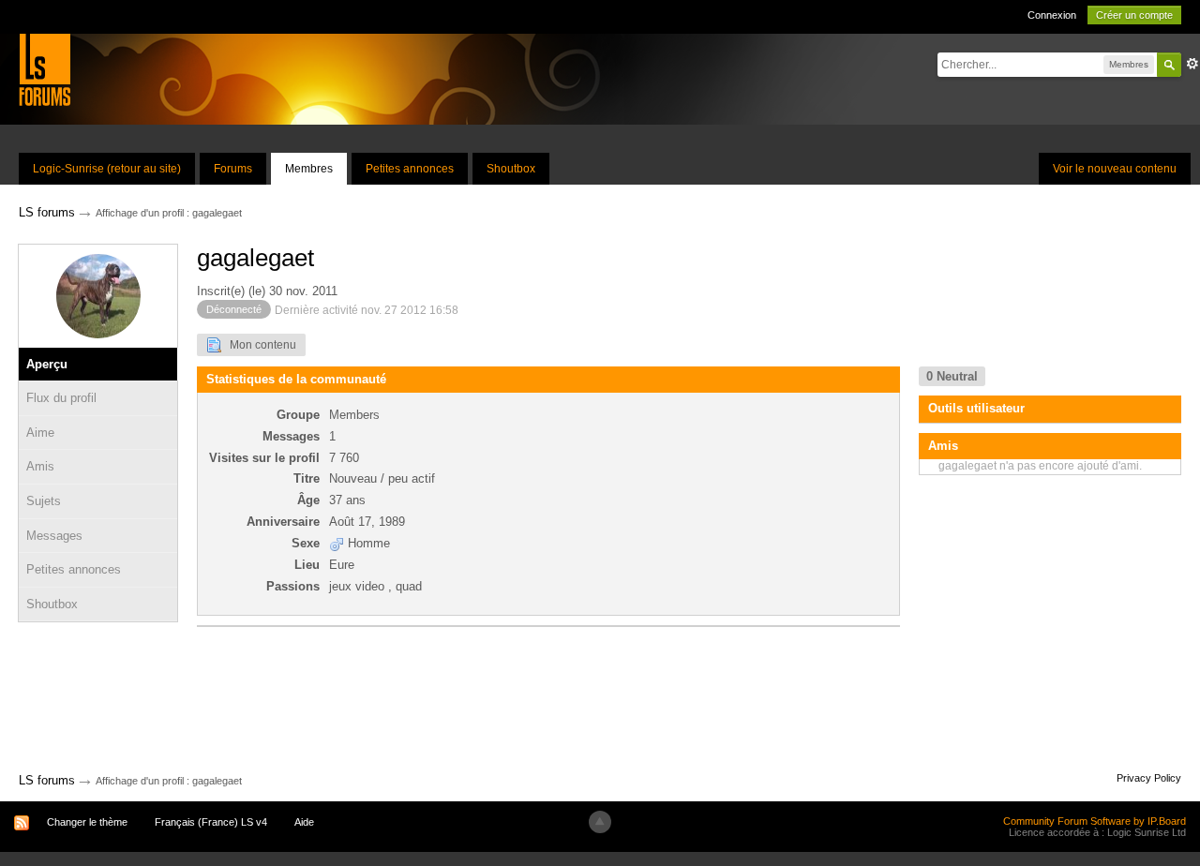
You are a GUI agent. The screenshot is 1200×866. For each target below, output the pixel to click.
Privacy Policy (1149, 778)
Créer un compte (1134, 15)
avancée (1192, 63)
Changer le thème (87, 822)
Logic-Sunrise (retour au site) (107, 168)
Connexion (1052, 15)
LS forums (47, 780)
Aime (40, 433)
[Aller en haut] (600, 822)
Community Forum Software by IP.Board (1094, 821)
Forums (233, 168)
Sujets (43, 501)
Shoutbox (511, 168)
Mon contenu (258, 344)
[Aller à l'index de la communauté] (44, 69)
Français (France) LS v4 (211, 822)
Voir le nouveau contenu (1115, 168)
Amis (40, 466)
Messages (54, 536)
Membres (309, 168)
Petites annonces (410, 168)
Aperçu (47, 364)
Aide (304, 822)
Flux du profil (61, 398)
